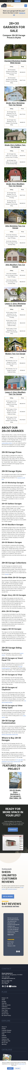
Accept (10, 1068)
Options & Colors (6, 1011)
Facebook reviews (12, 889)
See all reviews (8, 896)
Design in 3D (17, 1)
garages (7, 574)
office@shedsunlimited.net (8, 981)
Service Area (5, 1017)
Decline (18, 1068)
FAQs (3, 1037)
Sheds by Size (5, 1042)
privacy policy (22, 1063)
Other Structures (6, 1008)
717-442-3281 (9, 1)
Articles (4, 1032)
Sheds (3, 1003)
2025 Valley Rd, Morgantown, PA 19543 (12, 978)
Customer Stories (6, 1035)
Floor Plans (5, 1013)
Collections (4, 1010)
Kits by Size (5, 1046)
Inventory (4, 1040)
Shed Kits (4, 1006)
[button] (10, 941)
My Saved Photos (6, 1018)
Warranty (4, 1047)
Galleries (4, 1039)
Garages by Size (6, 1044)
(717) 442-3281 (19, 759)
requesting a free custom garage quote (11, 761)
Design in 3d (13, 829)
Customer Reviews (6, 1033)
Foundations (5, 1015)
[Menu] (25, 5)
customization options (7, 443)
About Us (4, 1030)
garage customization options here (10, 734)
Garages (4, 1004)
